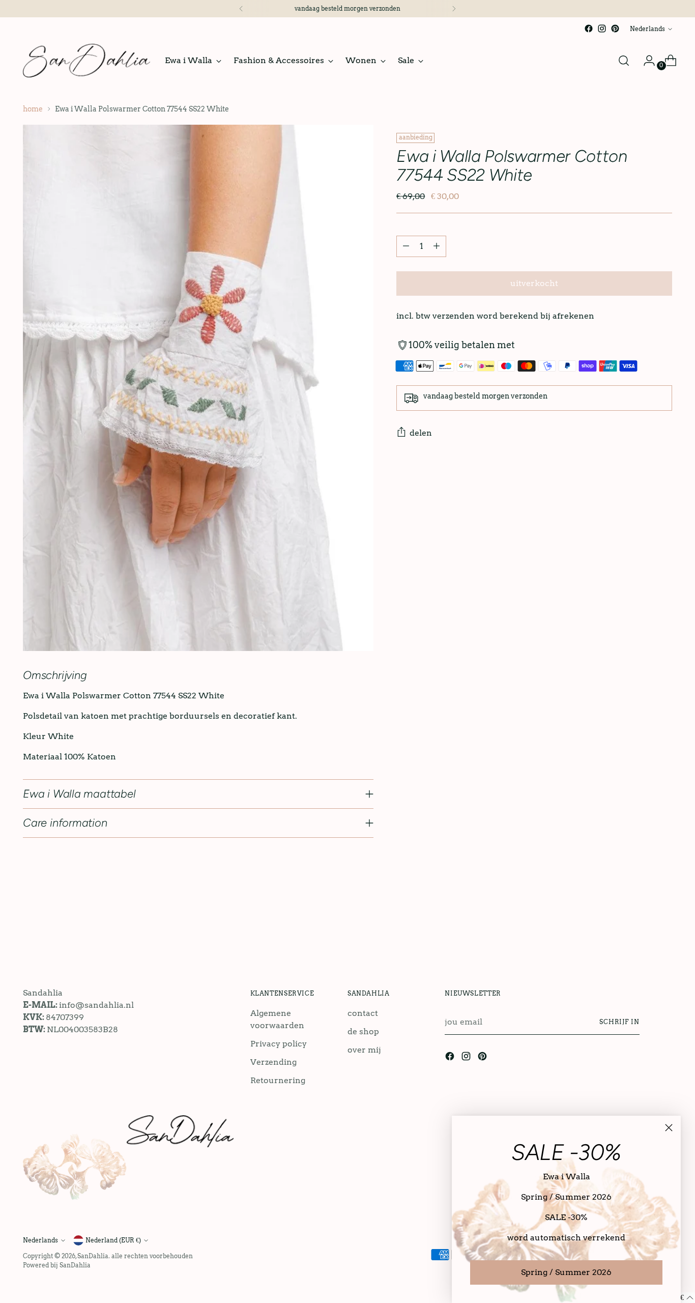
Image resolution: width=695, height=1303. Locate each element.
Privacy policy (278, 1044)
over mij (364, 1050)
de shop (363, 1031)
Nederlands (647, 29)
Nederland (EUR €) (113, 1240)
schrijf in (619, 1022)
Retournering (277, 1080)
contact (362, 1013)
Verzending (273, 1062)
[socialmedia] (588, 28)
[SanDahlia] (86, 60)
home (33, 109)
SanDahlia (92, 1256)
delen (421, 433)
